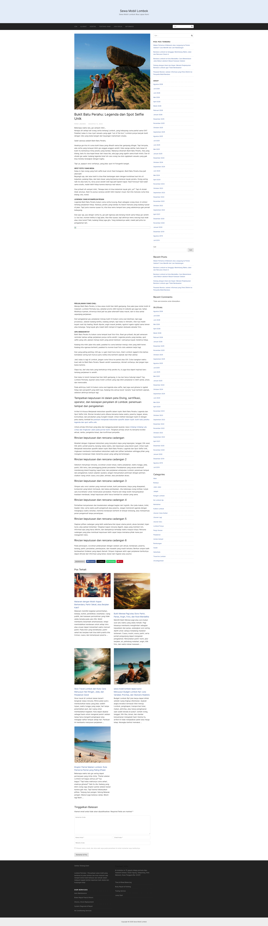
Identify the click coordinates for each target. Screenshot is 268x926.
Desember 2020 (158, 218)
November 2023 (159, 184)
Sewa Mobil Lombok (134, 11)
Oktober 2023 (158, 188)
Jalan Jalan (157, 487)
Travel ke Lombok (159, 556)
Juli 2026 (156, 88)
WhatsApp (111, 561)
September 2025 (159, 132)
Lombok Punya (158, 526)
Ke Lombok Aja (158, 500)
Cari (154, 247)
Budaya (156, 483)
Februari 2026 (158, 110)
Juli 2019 (156, 240)
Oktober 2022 (158, 205)
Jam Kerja (118, 26)
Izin (75, 26)
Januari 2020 (157, 227)
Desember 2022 (158, 197)
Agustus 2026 (158, 84)
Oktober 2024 (158, 162)
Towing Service (120, 891)
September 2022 (159, 210)
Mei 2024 (156, 175)
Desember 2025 (158, 119)
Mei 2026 (156, 97)
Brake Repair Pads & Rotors (83, 897)
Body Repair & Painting (123, 886)
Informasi (129, 26)
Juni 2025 (156, 145)
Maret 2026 (157, 106)
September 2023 (159, 192)
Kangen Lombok (159, 496)
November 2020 (159, 223)
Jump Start (119, 895)
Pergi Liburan (80, 124)
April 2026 (156, 101)
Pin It (120, 561)
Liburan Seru (157, 522)
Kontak (93, 26)
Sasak (155, 548)
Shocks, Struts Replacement (84, 902)
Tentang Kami (105, 26)
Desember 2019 (158, 231)
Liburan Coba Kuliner (160, 513)
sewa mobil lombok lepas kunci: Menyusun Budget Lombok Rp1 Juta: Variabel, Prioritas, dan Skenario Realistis (132, 692)
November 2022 (158, 201)
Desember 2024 (158, 158)
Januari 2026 (157, 114)
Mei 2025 (156, 149)
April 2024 (156, 179)
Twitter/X (101, 561)
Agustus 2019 (158, 236)
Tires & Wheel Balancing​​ (123, 882)
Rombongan (157, 543)
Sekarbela (156, 552)
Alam (155, 478)
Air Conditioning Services (82, 910)
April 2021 (156, 214)
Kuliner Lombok (158, 509)
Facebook (91, 561)
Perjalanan (156, 535)
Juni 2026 (156, 93)
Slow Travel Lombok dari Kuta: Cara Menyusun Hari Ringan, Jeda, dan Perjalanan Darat (90, 692)
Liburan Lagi (157, 517)
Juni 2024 (156, 171)
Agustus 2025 (158, 136)
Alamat (83, 26)
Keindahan (156, 504)
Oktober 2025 (158, 127)
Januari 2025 (157, 153)
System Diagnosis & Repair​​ (83, 906)
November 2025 (159, 123)
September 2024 (159, 166)
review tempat (158, 539)
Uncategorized (158, 561)
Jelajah (155, 491)
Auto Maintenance (80, 893)
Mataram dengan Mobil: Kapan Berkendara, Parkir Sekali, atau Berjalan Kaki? (91, 604)
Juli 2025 (156, 141)
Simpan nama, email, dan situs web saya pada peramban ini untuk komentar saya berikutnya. (108, 848)
